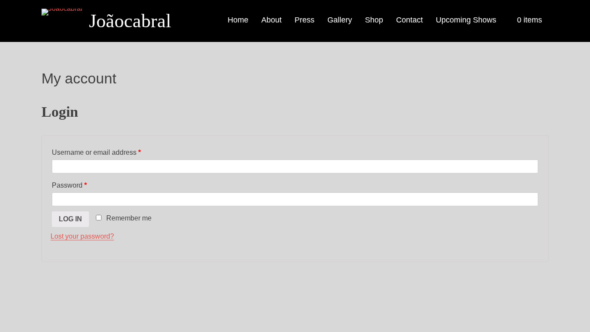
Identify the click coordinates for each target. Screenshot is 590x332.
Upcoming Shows (466, 20)
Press (304, 20)
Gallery (339, 20)
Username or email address (96, 152)
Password (69, 185)
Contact (409, 20)
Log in (70, 219)
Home (238, 20)
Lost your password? (82, 236)
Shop (374, 20)
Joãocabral (130, 21)
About (271, 20)
